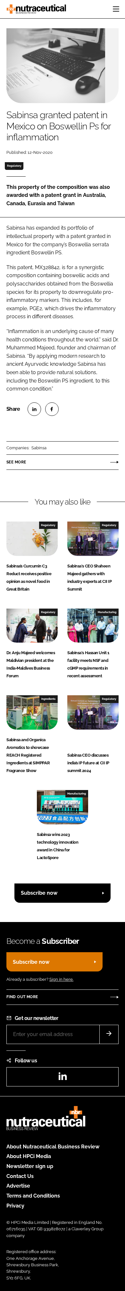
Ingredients (48, 698)
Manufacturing (107, 612)
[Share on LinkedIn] (34, 409)
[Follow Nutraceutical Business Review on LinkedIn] (62, 1078)
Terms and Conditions (33, 1196)
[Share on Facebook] (52, 409)
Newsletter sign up (29, 1166)
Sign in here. (61, 979)
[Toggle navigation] (116, 9)
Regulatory (14, 165)
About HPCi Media (28, 1156)
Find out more (22, 997)
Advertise (18, 1186)
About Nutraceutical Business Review (52, 1147)
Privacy (15, 1206)
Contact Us (20, 1176)
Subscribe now (39, 893)
